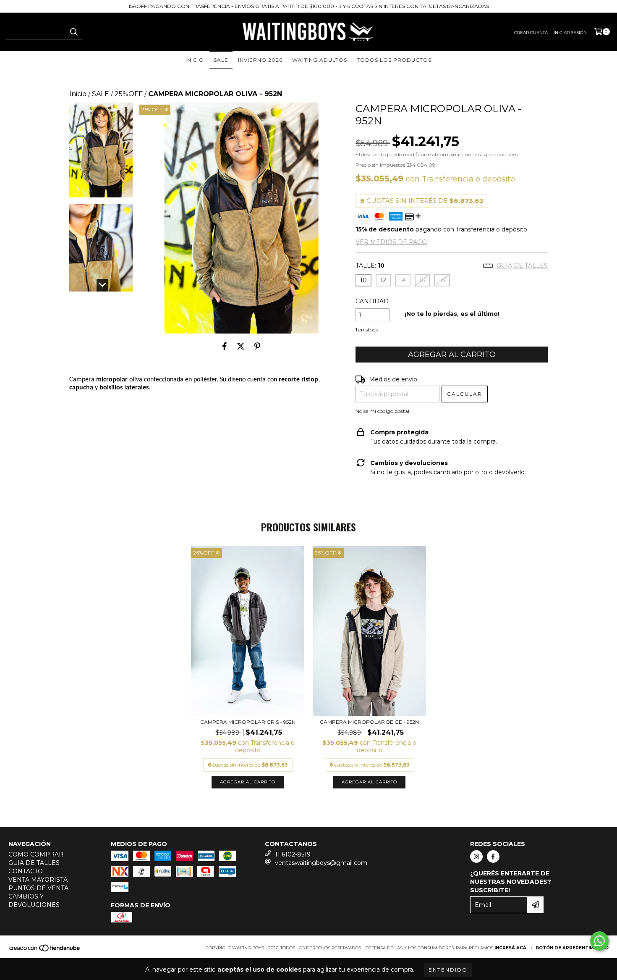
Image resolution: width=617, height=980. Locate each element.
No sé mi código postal (382, 411)
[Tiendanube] (45, 950)
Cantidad (372, 301)
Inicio (77, 94)
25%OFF (129, 94)
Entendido (448, 970)
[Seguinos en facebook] (493, 856)
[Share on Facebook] (224, 346)
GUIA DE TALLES (34, 863)
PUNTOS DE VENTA (38, 888)
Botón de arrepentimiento (572, 948)
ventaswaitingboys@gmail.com (321, 863)
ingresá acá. (511, 948)
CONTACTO (25, 871)
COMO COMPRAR (35, 854)
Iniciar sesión (570, 32)
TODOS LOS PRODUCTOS (394, 60)
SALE (221, 60)
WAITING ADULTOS (319, 60)
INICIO (195, 60)
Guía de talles (521, 265)
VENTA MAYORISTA (38, 879)
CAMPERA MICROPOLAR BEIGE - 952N (369, 722)
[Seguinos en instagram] (476, 856)
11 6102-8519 (293, 854)
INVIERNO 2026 (260, 60)
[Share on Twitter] (241, 346)
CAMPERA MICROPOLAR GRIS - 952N (247, 722)
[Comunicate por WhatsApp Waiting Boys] (599, 941)
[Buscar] (73, 31)
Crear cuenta (531, 32)
